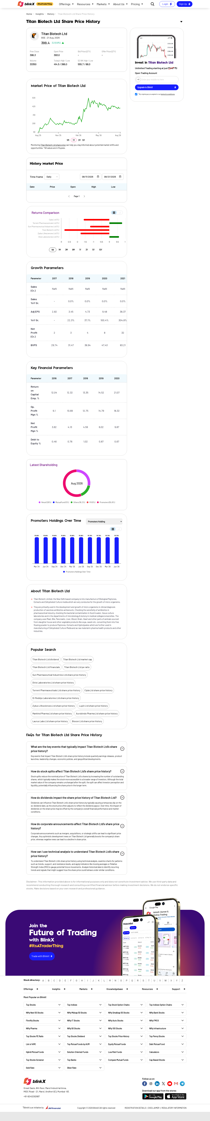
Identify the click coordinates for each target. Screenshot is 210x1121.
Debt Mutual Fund (157, 1044)
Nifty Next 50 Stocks (34, 1012)
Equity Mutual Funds (117, 1044)
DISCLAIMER (153, 1108)
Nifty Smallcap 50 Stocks (118, 1012)
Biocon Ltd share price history (87, 721)
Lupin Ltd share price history (93, 705)
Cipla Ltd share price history (98, 690)
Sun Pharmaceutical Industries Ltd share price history (59, 674)
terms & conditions (168, 94)
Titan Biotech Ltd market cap (77, 659)
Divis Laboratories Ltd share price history (53, 682)
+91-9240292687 (32, 1096)
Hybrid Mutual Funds (35, 1052)
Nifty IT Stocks (73, 1020)
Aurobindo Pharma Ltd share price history (97, 713)
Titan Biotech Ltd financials (46, 667)
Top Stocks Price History (118, 1036)
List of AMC (31, 1044)
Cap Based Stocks (157, 1060)
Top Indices (72, 1005)
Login (165, 3)
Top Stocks (31, 1005)
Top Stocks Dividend (76, 1036)
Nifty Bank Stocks (157, 1012)
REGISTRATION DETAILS (135, 1108)
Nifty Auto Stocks (115, 1020)
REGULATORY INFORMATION (174, 1108)
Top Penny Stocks (157, 1036)
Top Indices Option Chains (160, 1005)
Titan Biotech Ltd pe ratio (77, 667)
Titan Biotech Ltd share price (53, 145)
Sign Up (183, 3)
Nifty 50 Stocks (73, 1028)
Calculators (154, 1052)
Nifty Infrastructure (157, 1028)
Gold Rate (30, 1068)
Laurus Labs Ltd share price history (50, 721)
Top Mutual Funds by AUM (78, 1044)
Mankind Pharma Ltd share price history (52, 713)
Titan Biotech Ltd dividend (45, 659)
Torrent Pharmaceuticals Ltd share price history (56, 690)
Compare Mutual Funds (118, 1060)
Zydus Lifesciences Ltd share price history (53, 705)
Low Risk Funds (115, 1052)
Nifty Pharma (31, 1028)
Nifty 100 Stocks (115, 1028)
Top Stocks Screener (35, 1060)
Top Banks (71, 1060)
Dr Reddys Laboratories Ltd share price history (55, 698)
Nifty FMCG (154, 1020)
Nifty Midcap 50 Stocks (77, 1012)
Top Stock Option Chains (119, 1005)
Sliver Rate (71, 1068)
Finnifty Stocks (32, 1020)
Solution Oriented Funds (77, 1052)
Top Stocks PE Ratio (34, 1036)
